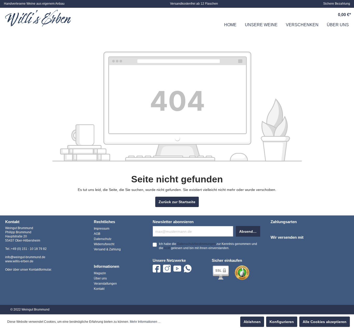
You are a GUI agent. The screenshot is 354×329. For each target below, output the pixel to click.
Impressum (101, 228)
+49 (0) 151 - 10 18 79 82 (29, 249)
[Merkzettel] (308, 15)
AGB (97, 234)
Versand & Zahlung (107, 249)
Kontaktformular (40, 269)
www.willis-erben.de (19, 261)
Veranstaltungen (105, 283)
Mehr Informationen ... (145, 322)
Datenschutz (102, 239)
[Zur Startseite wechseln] (38, 18)
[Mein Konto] (320, 15)
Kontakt (99, 289)
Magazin (100, 273)
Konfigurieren (282, 322)
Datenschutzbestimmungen (196, 244)
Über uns (100, 278)
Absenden (248, 231)
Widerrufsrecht (104, 244)
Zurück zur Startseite (177, 202)
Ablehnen (252, 322)
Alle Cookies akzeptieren (324, 322)
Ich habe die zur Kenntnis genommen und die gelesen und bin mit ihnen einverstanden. (208, 246)
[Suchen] (296, 15)
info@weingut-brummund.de (25, 257)
